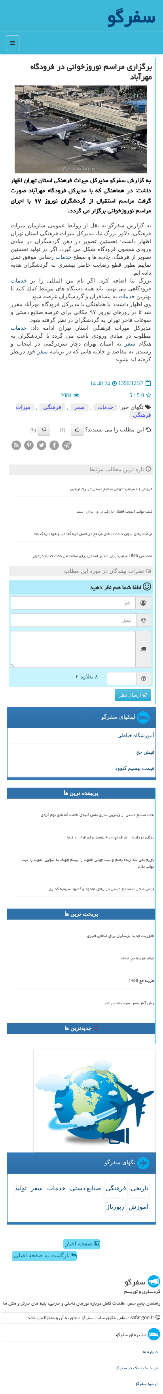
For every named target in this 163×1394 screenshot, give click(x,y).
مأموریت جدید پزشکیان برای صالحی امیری (120, 936)
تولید (21, 1188)
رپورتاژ (115, 1206)
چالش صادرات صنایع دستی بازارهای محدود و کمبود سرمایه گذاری (101, 889)
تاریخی (139, 1188)
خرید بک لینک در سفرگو (137, 1368)
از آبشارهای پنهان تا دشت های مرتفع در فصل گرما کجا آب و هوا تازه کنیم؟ (93, 534)
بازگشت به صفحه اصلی (42, 1255)
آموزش (138, 1206)
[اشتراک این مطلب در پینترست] (28, 445)
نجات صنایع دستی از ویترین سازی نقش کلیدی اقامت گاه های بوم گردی (97, 815)
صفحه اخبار (79, 1244)
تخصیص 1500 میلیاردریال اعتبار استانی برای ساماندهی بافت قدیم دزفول (92, 556)
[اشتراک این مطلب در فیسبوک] (54, 445)
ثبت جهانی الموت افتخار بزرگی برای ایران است (114, 511)
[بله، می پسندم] (77, 430)
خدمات (63, 257)
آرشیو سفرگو (146, 1383)
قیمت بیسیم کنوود (134, 768)
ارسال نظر (130, 695)
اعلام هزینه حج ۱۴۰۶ (137, 958)
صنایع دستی (85, 1188)
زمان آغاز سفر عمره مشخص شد (129, 1003)
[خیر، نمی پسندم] (44, 430)
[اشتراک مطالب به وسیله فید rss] (16, 445)
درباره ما (150, 1352)
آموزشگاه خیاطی (136, 735)
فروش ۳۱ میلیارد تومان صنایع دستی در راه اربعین (111, 489)
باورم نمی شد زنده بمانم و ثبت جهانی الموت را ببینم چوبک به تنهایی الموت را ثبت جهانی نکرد (88, 863)
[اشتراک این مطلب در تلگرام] (66, 445)
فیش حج (145, 752)
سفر (130, 344)
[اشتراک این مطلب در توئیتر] (41, 445)
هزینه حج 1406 (141, 981)
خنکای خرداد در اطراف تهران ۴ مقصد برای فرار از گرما (110, 837)
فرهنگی (52, 407)
